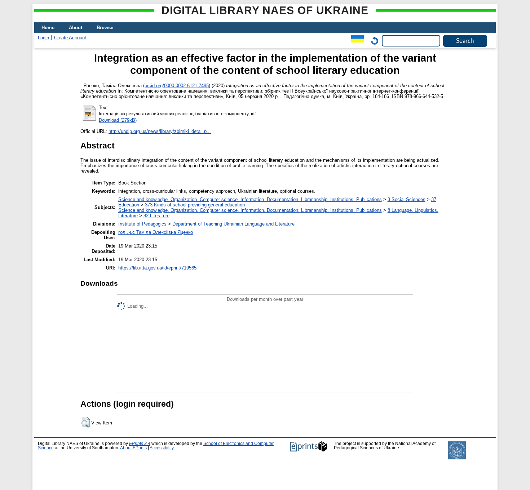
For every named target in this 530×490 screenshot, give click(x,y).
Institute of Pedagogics (142, 224)
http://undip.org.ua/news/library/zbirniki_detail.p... (160, 131)
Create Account (70, 37)
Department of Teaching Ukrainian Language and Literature (233, 224)
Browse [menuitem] (105, 27)
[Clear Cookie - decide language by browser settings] (372, 40)
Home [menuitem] (47, 27)
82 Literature (156, 215)
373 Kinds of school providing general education (195, 205)
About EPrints (133, 448)
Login (43, 37)
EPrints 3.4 (139, 443)
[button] (85, 422)
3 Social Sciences (406, 199)
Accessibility (162, 448)
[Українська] (356, 40)
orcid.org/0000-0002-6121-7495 (177, 85)
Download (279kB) (118, 120)
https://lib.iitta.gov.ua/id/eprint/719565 (157, 268)
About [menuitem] (75, 27)
